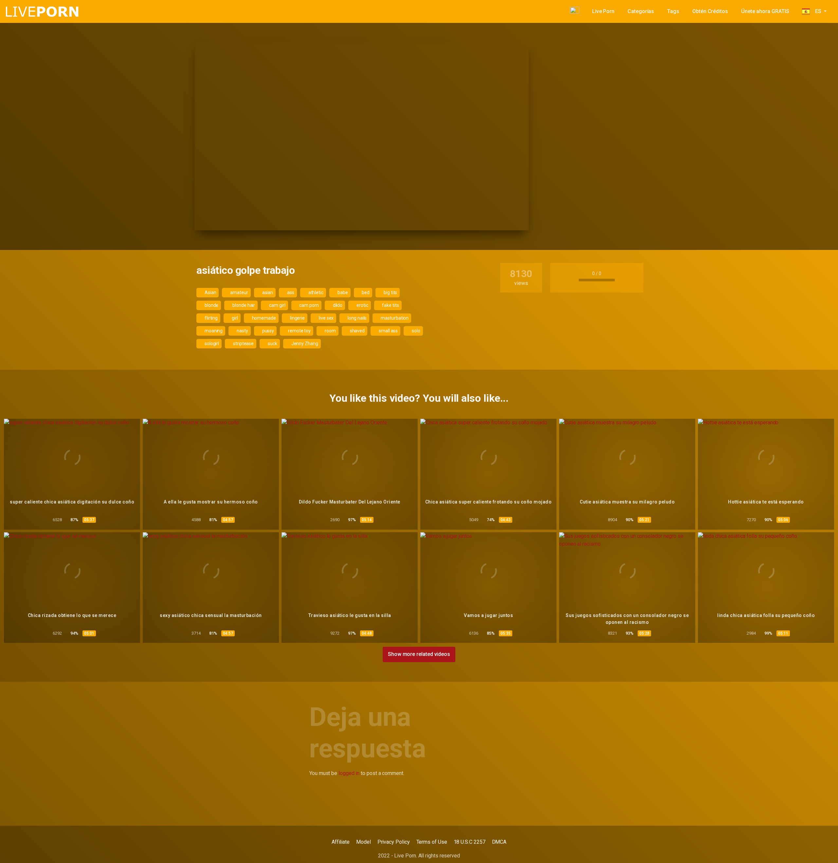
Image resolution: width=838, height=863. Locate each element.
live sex (326, 318)
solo (415, 330)
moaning (213, 330)
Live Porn (603, 11)
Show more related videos (419, 654)
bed (365, 292)
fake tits (390, 305)
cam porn (308, 305)
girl (234, 318)
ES (816, 11)
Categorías (641, 11)
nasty (242, 330)
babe (342, 292)
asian (267, 292)
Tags (673, 11)
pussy (267, 330)
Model (363, 842)
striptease (243, 343)
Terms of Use (431, 842)
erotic (361, 305)
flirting (211, 318)
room (330, 330)
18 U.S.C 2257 (469, 842)
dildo (337, 305)
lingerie (297, 318)
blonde (211, 305)
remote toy (299, 330)
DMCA (499, 842)
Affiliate (341, 842)
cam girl (276, 305)
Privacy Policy (393, 842)
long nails (357, 318)
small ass (388, 330)
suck (272, 343)
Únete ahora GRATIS (765, 11)
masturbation (394, 318)
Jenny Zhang (304, 343)
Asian (210, 292)
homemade (263, 318)
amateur (238, 292)
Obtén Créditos (710, 11)
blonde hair (243, 305)
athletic (315, 292)
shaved (357, 330)
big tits (390, 292)
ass (290, 292)
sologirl (211, 343)
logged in (348, 773)
